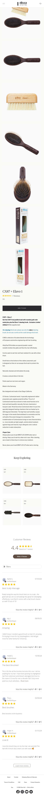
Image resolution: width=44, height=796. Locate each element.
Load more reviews (22, 766)
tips (12, 787)
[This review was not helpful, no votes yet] (39, 610)
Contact (16, 777)
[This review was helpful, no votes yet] (35, 610)
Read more (24, 681)
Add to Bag (22, 308)
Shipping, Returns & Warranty (29, 777)
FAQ (19, 782)
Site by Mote (30, 787)
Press (25, 782)
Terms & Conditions (9, 782)
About (8, 777)
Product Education (35, 782)
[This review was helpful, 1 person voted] (35, 689)
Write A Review (22, 557)
